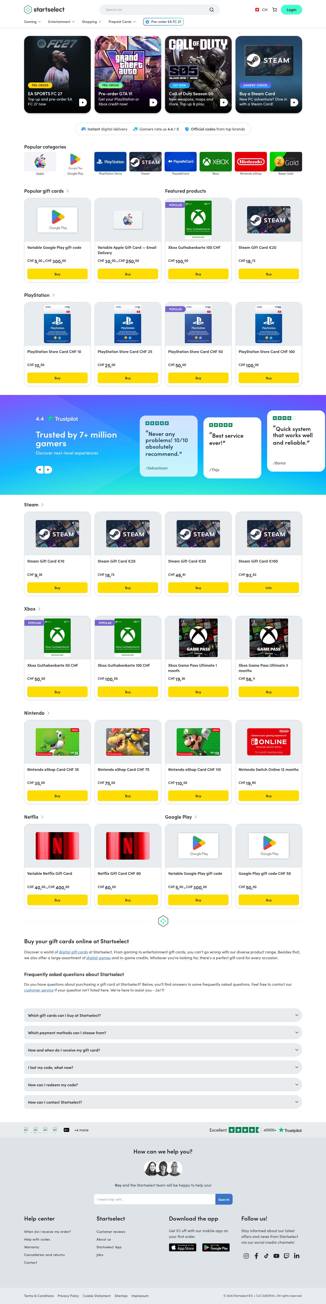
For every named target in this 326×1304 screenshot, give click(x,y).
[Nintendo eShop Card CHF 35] (57, 742)
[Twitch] (287, 1256)
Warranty (31, 1247)
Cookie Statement (97, 1295)
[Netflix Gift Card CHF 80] (128, 846)
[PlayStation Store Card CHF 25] (127, 324)
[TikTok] (266, 1256)
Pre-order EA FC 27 (166, 21)
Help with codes (37, 1239)
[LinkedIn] (297, 1256)
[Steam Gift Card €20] (269, 219)
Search (223, 1199)
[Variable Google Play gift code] (57, 220)
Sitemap (121, 1295)
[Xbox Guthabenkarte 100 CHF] (198, 220)
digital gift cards (73, 951)
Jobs (100, 1254)
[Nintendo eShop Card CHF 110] (198, 742)
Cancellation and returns (44, 1254)
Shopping (89, 21)
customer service (39, 989)
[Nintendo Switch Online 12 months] (269, 741)
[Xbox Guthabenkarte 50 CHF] (57, 637)
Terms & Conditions (39, 1295)
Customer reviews (111, 1231)
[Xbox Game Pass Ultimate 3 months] (269, 637)
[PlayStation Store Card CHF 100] (268, 324)
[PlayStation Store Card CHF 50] (198, 324)
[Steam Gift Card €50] (198, 533)
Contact (30, 1262)
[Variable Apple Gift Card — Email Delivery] (128, 220)
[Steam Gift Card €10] (57, 533)
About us (104, 1239)
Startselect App (109, 1247)
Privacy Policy (68, 1295)
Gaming (30, 21)
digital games (98, 957)
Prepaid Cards (120, 21)
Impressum (140, 1295)
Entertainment (59, 21)
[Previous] (39, 470)
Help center (39, 1218)
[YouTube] (276, 1256)
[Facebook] (256, 1256)
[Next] (48, 470)
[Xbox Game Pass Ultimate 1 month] (198, 637)
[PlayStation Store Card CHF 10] (57, 324)
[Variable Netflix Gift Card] (57, 846)
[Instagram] (246, 1256)
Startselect (111, 1218)
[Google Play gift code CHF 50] (269, 846)
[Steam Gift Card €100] (269, 533)
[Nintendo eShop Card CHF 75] (128, 742)
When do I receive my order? (47, 1231)
